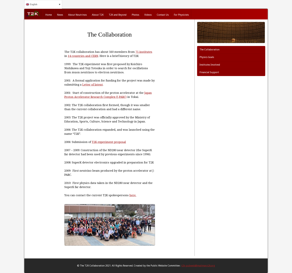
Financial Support (209, 72)
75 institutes (144, 51)
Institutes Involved (210, 64)
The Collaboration (209, 49)
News (60, 14)
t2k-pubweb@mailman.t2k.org (198, 265)
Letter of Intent (92, 84)
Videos (148, 14)
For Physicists (181, 14)
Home (48, 14)
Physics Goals (207, 57)
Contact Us (163, 14)
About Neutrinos (77, 14)
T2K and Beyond (118, 14)
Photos (135, 14)
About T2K (98, 14)
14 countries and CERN (83, 56)
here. (132, 195)
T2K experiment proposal (109, 142)
